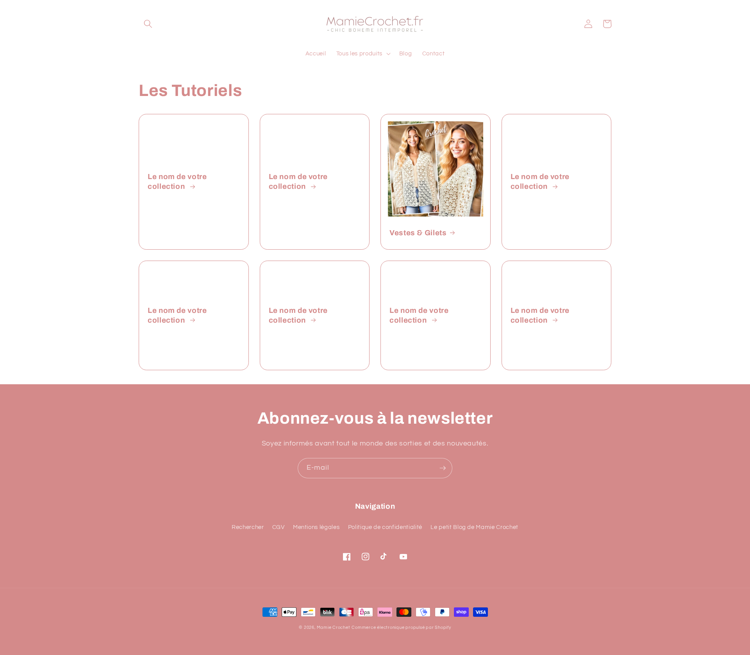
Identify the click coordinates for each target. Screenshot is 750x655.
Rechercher (248, 527)
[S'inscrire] (442, 468)
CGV (278, 527)
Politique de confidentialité (385, 527)
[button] (148, 23)
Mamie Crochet (333, 627)
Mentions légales (316, 527)
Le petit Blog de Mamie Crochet (474, 527)
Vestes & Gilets (417, 233)
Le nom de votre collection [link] (177, 181)
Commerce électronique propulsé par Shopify (401, 627)
